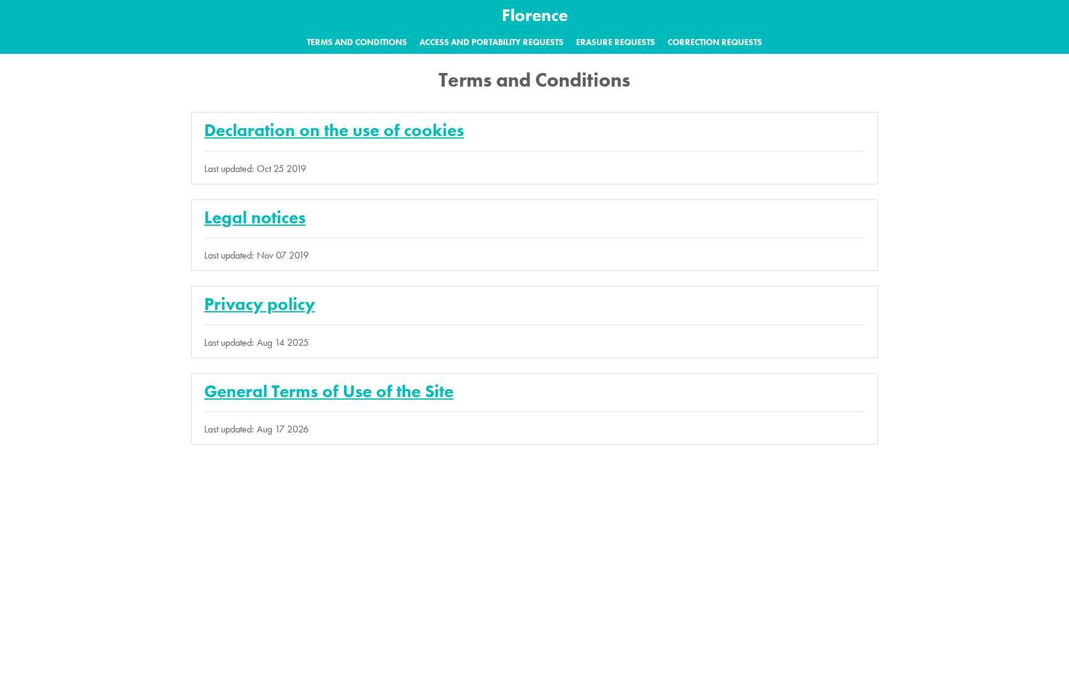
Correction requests (715, 42)
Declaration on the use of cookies (334, 130)
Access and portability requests (491, 42)
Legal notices (255, 217)
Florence (535, 15)
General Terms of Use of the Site (328, 391)
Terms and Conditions (357, 42)
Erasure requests (615, 42)
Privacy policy (259, 304)
